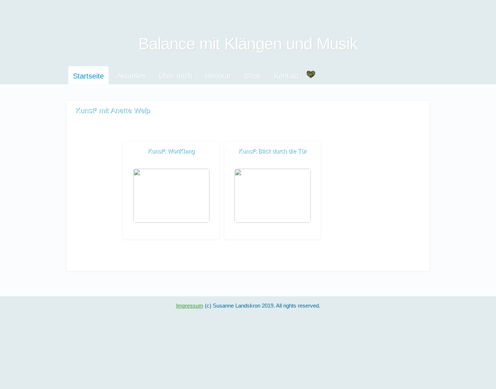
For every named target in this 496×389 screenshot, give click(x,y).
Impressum (189, 305)
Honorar (218, 76)
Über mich (175, 76)
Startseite (88, 76)
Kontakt (286, 76)
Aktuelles (131, 76)
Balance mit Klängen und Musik (248, 44)
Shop (252, 76)
